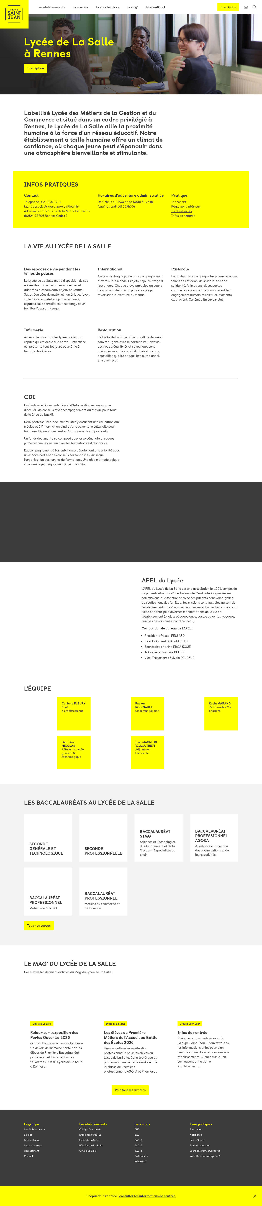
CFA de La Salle (88, 1150)
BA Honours (141, 1156)
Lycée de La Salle (89, 1140)
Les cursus (80, 7)
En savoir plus (213, 299)
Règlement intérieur (186, 206)
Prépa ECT (141, 1161)
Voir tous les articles (130, 1090)
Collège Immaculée (90, 1129)
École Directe (197, 1140)
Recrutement (31, 1150)
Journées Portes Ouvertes (205, 1150)
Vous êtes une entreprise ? (205, 1156)
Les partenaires (107, 7)
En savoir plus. (108, 360)
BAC (137, 1134)
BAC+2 (138, 1140)
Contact (28, 1156)
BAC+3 (138, 1145)
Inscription (228, 7)
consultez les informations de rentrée (147, 1196)
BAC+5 (138, 1150)
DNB (137, 1129)
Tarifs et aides (181, 211)
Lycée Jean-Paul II (90, 1134)
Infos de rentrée (183, 216)
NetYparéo (196, 1134)
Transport (178, 202)
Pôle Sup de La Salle (90, 1145)
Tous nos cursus (39, 925)
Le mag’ (132, 7)
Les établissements (51, 7)
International (155, 7)
